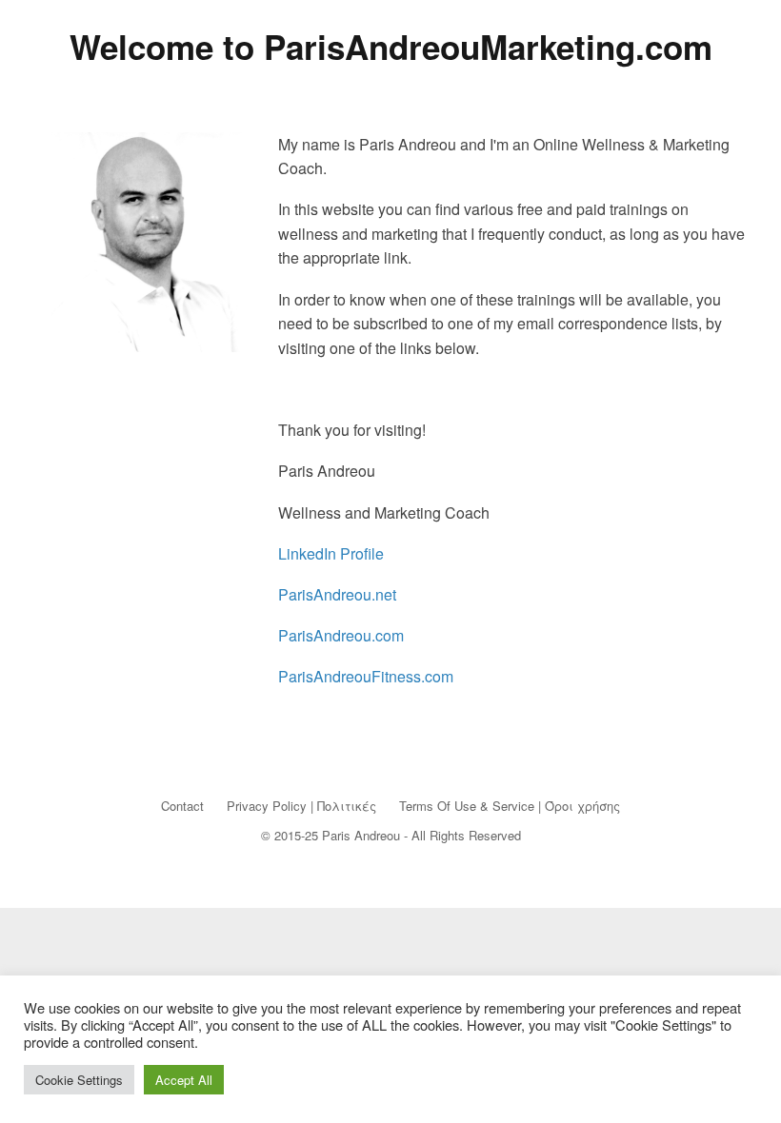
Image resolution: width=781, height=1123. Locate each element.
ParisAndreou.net (337, 594)
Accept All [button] (183, 1080)
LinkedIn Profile (331, 553)
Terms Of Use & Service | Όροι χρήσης (509, 806)
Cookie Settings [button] (79, 1080)
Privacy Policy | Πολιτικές (301, 806)
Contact (182, 806)
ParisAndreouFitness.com (365, 676)
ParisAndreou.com (341, 635)
